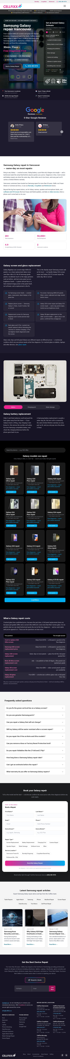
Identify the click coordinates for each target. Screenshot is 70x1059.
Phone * (38, 820)
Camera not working (52, 57)
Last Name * (39, 811)
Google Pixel (22, 1026)
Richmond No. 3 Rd (12, 857)
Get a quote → (11, 492)
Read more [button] (13, 138)
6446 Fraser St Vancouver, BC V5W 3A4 (43, 1008)
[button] (8, 131)
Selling (51, 1054)
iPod (3, 1018)
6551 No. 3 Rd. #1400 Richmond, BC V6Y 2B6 (59, 1024)
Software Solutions (7, 1031)
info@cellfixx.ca (7, 1011)
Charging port (32, 407)
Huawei (21, 1024)
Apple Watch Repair (7, 1033)
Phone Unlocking (7, 1027)
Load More (35, 600)
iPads (3, 1022)
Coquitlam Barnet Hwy (43, 853)
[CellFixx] (8, 1055)
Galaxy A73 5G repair (56, 580)
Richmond (51, 1)
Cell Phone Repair (46, 903)
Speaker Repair (10, 846)
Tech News (34, 903)
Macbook (5, 1020)
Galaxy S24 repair (54, 512)
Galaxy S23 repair (33, 580)
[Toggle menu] (65, 5)
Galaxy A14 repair (33, 546)
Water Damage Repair (8, 1036)
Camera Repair (53, 842)
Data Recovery (23, 903)
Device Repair (6, 1038)
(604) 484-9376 (62, 1)
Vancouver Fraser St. (12, 853)
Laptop (4, 1024)
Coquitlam (44, 1)
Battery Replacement (28, 842)
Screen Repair (62, 899)
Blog (24, 1054)
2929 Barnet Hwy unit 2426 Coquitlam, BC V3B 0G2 (44, 1024)
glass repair (22, 344)
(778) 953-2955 (57, 1027)
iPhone (39, 899)
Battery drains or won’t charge (55, 44)
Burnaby (37, 1)
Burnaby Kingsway (27, 853)
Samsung (30, 899)
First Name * (9, 811)
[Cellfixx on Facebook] (62, 1055)
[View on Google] (12, 126)
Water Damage (23, 846)
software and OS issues (11, 192)
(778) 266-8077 (57, 1013)
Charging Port (42, 842)
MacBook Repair (49, 899)
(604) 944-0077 (41, 1027)
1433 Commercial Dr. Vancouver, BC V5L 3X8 (59, 1010)
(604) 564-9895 (41, 1041)
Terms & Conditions (38, 1056)
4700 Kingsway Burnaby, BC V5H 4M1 (42, 1038)
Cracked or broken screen (54, 40)
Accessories (35, 1054)
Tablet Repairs (8, 899)
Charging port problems (53, 48)
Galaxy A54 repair (13, 546)
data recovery (54, 192)
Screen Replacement (12, 842)
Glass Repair (44, 1054)
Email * (7, 820)
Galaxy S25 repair (54, 479)
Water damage (51, 53)
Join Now (52, 988)
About (29, 1054)
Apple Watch (20, 899)
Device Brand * (9, 829)
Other (44, 846)
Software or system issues (54, 61)
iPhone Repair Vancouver (23, 1019)
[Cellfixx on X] (66, 1055)
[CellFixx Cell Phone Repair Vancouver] (12, 6)
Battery (13, 407)
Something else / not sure (54, 65)
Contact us (5, 1003)
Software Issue (35, 846)
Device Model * (40, 829)
